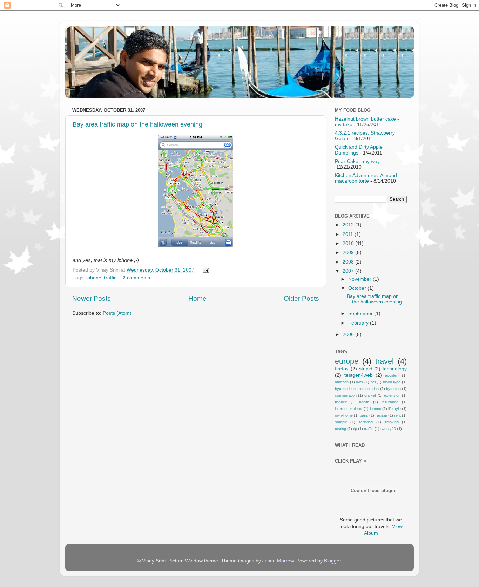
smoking (391, 422)
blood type (392, 382)
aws (359, 382)
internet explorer (349, 409)
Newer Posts (91, 298)
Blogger (332, 561)
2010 (349, 243)
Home (197, 298)
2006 (349, 334)
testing (340, 428)
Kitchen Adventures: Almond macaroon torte (366, 178)
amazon (342, 382)
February (359, 323)
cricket (370, 395)
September (361, 313)
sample (341, 422)
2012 (349, 224)
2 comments (136, 277)
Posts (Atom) (117, 313)
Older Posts (301, 298)
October (357, 288)
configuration (346, 395)
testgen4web (358, 375)
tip (355, 428)
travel (384, 361)
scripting (365, 422)
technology (395, 368)
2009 (349, 252)
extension (392, 395)
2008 (349, 262)
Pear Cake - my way (357, 161)
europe (346, 361)
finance (341, 402)
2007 (349, 271)
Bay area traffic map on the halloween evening (137, 124)
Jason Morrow (278, 561)
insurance (390, 402)
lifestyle (394, 409)
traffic (110, 277)
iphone (93, 277)
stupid (365, 368)
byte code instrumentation (357, 389)
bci (373, 382)
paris (364, 415)
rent (397, 415)
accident (392, 375)
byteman (393, 389)
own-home (344, 415)
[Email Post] (205, 270)
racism (381, 415)
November (360, 279)
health (364, 402)
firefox (342, 368)
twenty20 (388, 428)
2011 (349, 234)
